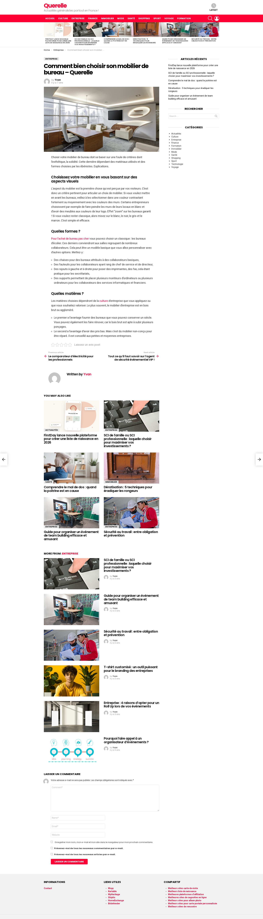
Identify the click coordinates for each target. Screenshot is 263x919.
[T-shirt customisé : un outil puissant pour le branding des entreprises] (71, 680)
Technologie (177, 164)
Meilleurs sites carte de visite (183, 888)
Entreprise (78, 18)
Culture (63, 18)
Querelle (55, 5)
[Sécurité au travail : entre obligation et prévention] (204, 29)
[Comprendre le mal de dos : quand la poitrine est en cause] (117, 29)
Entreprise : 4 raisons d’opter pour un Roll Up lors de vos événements (131, 705)
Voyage (169, 18)
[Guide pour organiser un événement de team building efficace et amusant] (175, 29)
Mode (120, 18)
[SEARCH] (210, 18)
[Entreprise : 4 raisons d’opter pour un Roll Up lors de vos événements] (71, 716)
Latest (214, 10)
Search (216, 116)
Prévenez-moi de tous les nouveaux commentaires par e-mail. (88, 848)
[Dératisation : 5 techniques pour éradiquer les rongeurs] (146, 29)
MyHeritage (114, 894)
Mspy (111, 888)
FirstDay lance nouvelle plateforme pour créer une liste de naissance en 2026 (58, 41)
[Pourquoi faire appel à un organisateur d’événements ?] (71, 752)
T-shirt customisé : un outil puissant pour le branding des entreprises (131, 669)
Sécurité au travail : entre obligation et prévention (203, 40)
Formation (184, 18)
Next (217, 34)
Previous (45, 34)
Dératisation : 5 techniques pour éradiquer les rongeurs (144, 41)
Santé (131, 18)
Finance (93, 18)
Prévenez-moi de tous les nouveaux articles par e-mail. (85, 854)
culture (103, 300)
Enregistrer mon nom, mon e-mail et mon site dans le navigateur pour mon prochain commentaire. (104, 842)
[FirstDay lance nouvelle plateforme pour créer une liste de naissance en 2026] (58, 29)
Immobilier (107, 18)
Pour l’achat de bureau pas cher (70, 238)
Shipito (111, 897)
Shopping (144, 18)
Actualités (51, 430)
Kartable (112, 891)
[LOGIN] (216, 18)
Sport (157, 18)
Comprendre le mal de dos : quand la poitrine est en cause (117, 41)
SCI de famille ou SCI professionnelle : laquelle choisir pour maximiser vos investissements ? (87, 42)
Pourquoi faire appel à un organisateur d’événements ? (126, 740)
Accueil (50, 18)
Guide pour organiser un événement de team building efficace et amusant (175, 41)
